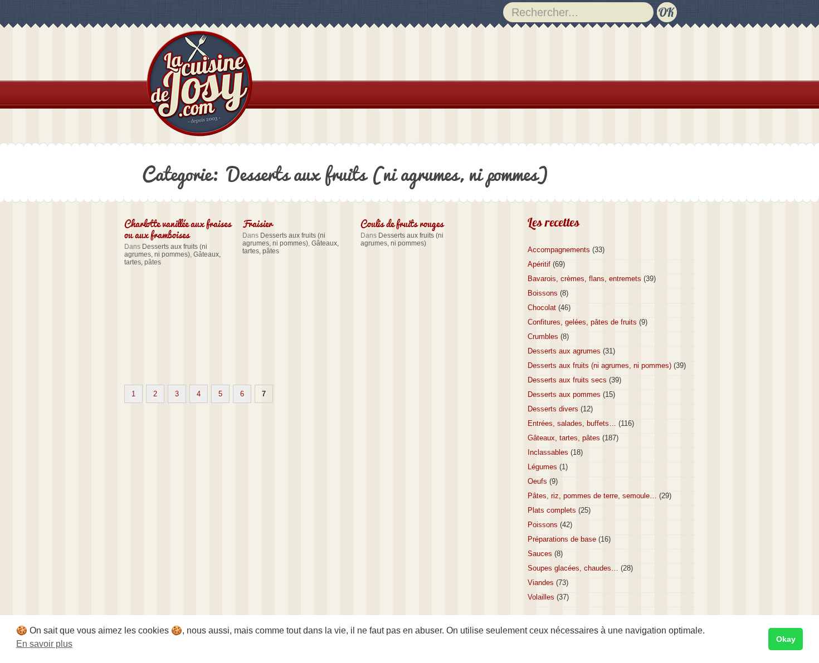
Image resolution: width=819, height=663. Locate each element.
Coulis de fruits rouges (401, 222)
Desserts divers (553, 409)
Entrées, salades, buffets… (572, 423)
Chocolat (542, 307)
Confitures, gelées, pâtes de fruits (582, 322)
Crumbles (543, 336)
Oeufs (537, 481)
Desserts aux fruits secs (567, 380)
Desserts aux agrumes (564, 351)
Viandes (541, 582)
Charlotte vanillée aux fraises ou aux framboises (177, 228)
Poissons (543, 524)
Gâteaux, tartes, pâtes (564, 438)
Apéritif (539, 264)
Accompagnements (559, 249)
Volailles (541, 597)
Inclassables (548, 452)
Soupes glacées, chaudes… (573, 568)
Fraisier (257, 222)
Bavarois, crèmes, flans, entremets (584, 278)
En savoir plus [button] (44, 644)
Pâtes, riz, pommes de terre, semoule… (592, 496)
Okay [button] (786, 639)
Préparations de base (562, 539)
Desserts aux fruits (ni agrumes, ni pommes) (165, 250)
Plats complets (552, 510)
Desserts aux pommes (564, 394)
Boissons (543, 293)
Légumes (542, 467)
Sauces (540, 553)
